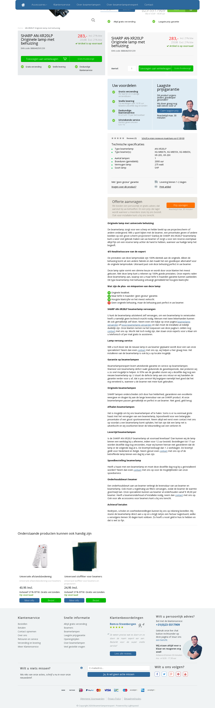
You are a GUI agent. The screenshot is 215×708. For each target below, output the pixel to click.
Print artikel (165, 186)
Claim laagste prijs (169, 110)
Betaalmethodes (132, 698)
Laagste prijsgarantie (74, 635)
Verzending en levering (29, 642)
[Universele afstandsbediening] (40, 556)
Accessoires (39, 4)
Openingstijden (71, 639)
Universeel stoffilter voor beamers (83, 576)
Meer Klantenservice (28, 646)
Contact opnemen (27, 631)
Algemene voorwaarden (92, 698)
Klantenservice (62, 4)
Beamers (68, 627)
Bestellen (22, 623)
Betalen (22, 627)
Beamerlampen (72, 631)
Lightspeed (133, 705)
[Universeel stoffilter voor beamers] (85, 556)
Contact (148, 4)
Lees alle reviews (123, 653)
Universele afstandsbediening (35, 576)
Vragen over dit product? (123, 186)
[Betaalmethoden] (63, 690)
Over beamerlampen (89, 4)
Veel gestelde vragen (74, 646)
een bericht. (162, 639)
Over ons (22, 635)
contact (111, 331)
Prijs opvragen (181, 205)
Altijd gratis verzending (124, 21)
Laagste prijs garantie (168, 21)
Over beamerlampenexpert (122, 4)
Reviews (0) (131, 138)
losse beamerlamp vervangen (137, 324)
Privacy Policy (114, 698)
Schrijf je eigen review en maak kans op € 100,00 (163, 138)
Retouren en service (28, 639)
